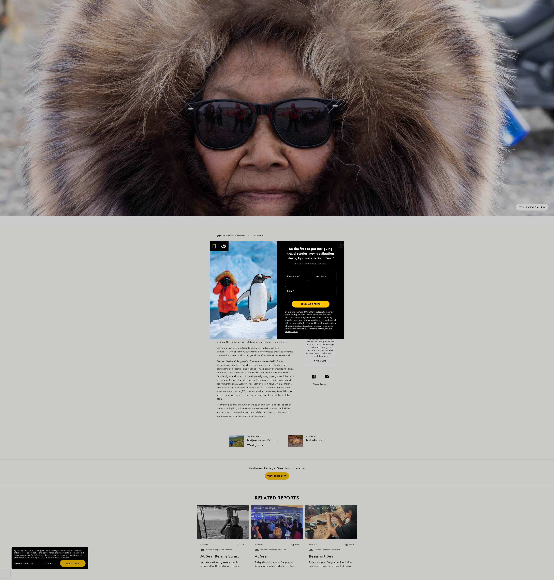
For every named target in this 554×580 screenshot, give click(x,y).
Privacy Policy (291, 331)
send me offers (311, 304)
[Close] (341, 245)
